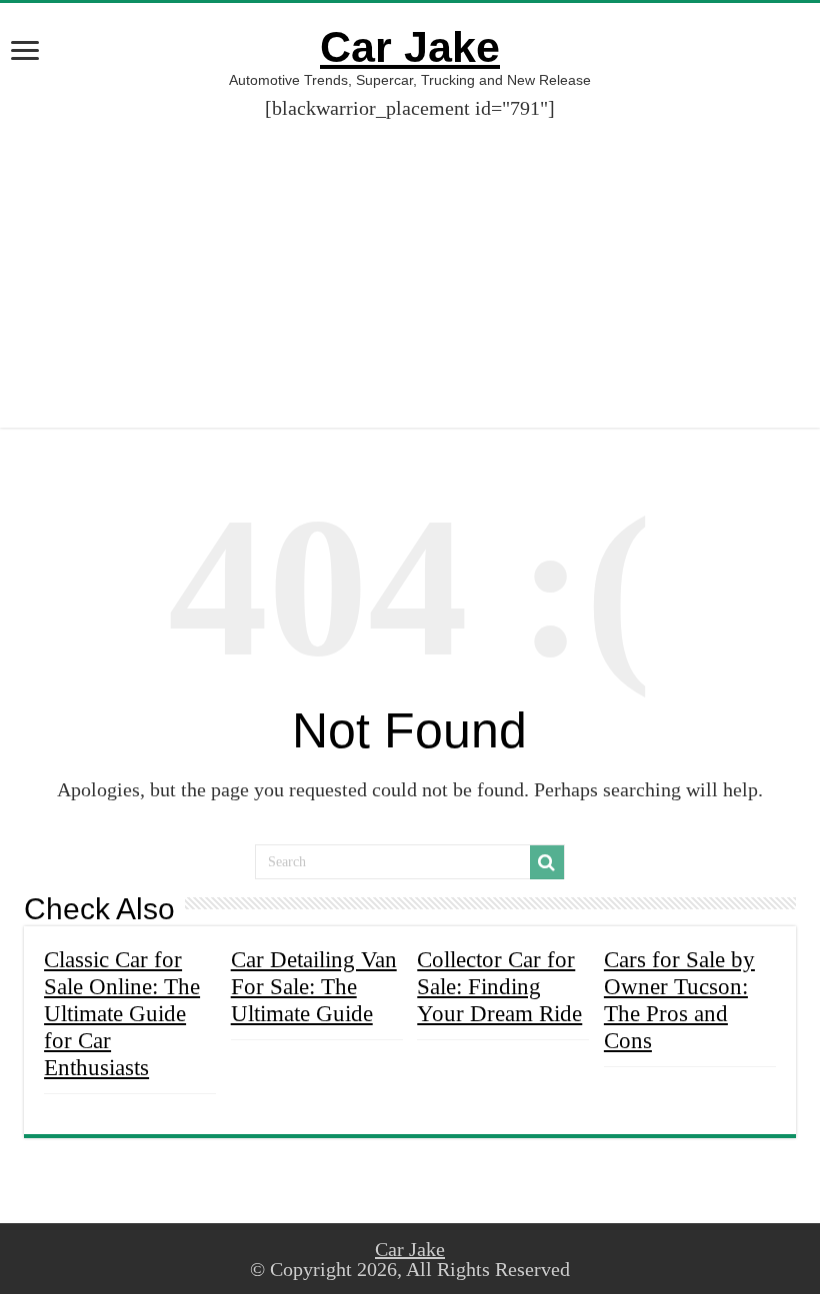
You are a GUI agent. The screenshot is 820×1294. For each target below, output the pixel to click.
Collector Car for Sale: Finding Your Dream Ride (499, 986)
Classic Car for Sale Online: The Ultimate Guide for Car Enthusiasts (122, 1013)
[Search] (547, 862)
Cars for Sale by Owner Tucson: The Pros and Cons (679, 999)
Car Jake (410, 47)
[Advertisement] (410, 258)
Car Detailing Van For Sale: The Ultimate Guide (314, 986)
